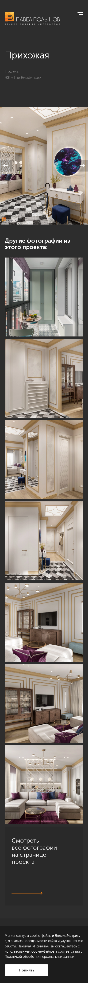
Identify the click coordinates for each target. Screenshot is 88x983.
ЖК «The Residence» (23, 77)
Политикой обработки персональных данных (39, 957)
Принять (26, 970)
